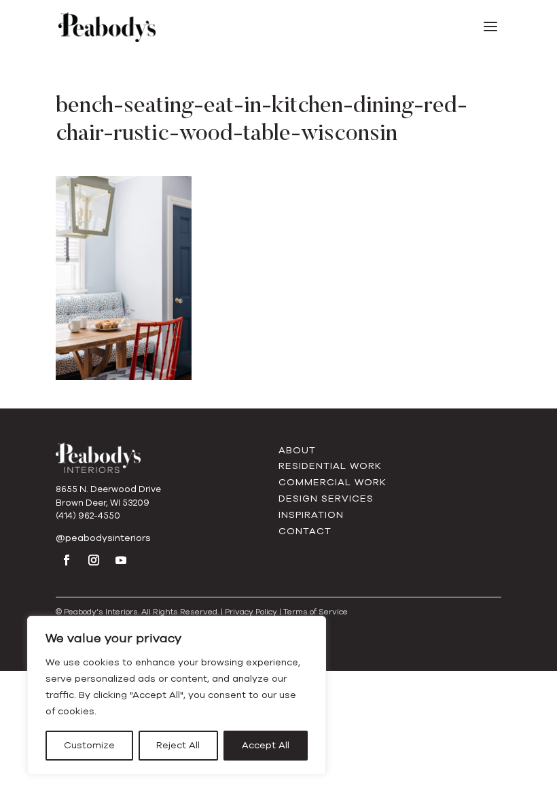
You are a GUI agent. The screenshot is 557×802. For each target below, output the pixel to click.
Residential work (330, 465)
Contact (304, 531)
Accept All (265, 745)
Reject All (178, 745)
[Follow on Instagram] (94, 560)
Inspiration (311, 514)
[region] (176, 695)
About (297, 450)
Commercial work (332, 482)
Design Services (326, 498)
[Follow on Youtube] (121, 560)
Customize (89, 745)
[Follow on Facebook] (66, 560)
